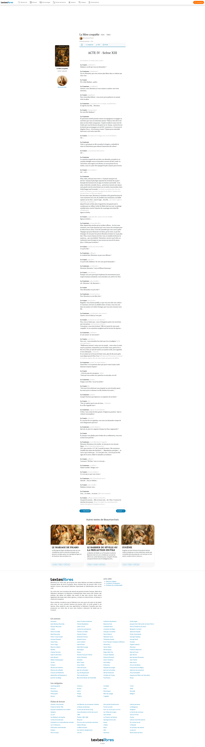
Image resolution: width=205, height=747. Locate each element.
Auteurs (73, 2)
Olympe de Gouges (109, 667)
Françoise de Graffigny (137, 667)
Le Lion (53, 715)
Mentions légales (111, 581)
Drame (102, 34)
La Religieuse (134, 707)
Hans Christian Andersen (84, 621)
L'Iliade (105, 725)
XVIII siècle (67, 564)
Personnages (46, 2)
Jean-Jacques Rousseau (137, 657)
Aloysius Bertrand (56, 626)
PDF (98, 45)
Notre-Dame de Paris (136, 732)
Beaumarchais (62, 87)
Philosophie (54, 694)
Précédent (86, 511)
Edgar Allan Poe (108, 652)
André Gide (54, 642)
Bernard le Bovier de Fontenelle (86, 678)
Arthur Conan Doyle (57, 637)
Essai (105, 688)
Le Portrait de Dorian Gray (85, 709)
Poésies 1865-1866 (82, 717)
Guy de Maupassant (83, 673)
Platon (79, 652)
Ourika (132, 717)
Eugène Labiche (134, 644)
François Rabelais (108, 655)
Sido (104, 730)
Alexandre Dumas (82, 637)
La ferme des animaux (136, 712)
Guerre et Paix (134, 715)
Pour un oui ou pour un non (111, 709)
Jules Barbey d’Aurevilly (57, 624)
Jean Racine (133, 655)
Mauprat (79, 720)
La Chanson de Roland (110, 717)
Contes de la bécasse (57, 720)
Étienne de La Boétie (57, 670)
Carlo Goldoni (81, 642)
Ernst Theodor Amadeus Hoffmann (114, 642)
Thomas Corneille (82, 632)
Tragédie (106, 696)
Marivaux (132, 647)
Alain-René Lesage (82, 647)
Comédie (55, 564)
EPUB (106, 45)
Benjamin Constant (135, 629)
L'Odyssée (133, 725)
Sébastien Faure (108, 637)
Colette (53, 629)
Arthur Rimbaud (82, 657)
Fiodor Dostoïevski (135, 634)
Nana (105, 727)
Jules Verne (133, 662)
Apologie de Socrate (109, 720)
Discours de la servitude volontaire (87, 722)
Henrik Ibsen (81, 644)
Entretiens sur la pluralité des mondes (62, 722)
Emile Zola (106, 665)
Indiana (53, 730)
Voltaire (53, 665)
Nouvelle (132, 691)
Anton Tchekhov (108, 660)
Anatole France (81, 639)
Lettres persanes (135, 704)
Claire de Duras (81, 667)
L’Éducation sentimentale (58, 727)
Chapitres (90, 45)
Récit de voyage (108, 694)
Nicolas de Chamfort (57, 667)
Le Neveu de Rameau (83, 707)
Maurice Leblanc (56, 647)
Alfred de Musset (108, 673)
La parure (133, 730)
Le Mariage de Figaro (65, 547)
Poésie (79, 694)
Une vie (79, 732)
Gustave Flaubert (56, 639)
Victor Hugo (54, 644)
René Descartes (55, 634)
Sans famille (107, 715)
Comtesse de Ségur (109, 629)
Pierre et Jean (55, 732)
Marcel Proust (134, 652)
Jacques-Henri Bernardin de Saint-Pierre (142, 624)
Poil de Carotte (107, 707)
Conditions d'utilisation (113, 583)
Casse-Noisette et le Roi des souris (87, 712)
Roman (53, 696)
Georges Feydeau (135, 637)
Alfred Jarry (106, 644)
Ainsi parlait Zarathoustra (111, 704)
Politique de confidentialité (114, 585)
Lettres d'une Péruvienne (137, 720)
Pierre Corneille (55, 632)
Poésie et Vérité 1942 (57, 707)
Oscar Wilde (80, 665)
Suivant (120, 511)
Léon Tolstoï (133, 660)
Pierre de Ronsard (82, 675)
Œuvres (34, 2)
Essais (105, 722)
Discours (53, 688)
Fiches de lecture (60, 2)
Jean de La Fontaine (109, 670)
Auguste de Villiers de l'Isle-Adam (140, 675)
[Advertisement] (102, 17)
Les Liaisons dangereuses (84, 730)
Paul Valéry (106, 662)
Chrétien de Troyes (109, 675)
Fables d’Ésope (81, 725)
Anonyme (53, 621)
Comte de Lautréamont (84, 629)
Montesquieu (107, 649)
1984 (78, 715)
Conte (131, 686)
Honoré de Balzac (135, 665)
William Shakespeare (57, 660)
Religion (132, 694)
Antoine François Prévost (84, 655)
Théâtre (108, 34)
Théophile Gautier (108, 639)
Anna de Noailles (135, 673)
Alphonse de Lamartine (137, 670)
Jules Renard (54, 657)
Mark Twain (80, 662)
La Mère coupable (62, 68)
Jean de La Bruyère (82, 670)
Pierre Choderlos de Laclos (138, 626)
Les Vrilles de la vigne (109, 712)
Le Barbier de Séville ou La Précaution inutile (102, 549)
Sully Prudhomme (56, 655)
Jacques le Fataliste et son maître (60, 709)
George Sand (134, 639)
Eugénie (127, 547)
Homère (132, 642)
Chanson (79, 686)
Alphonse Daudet (135, 632)
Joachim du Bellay (56, 678)
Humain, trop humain (57, 704)
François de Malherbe (57, 673)
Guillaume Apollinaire (109, 621)
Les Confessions (55, 725)
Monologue (107, 691)
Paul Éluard (106, 678)
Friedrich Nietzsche (135, 649)
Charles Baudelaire (82, 624)
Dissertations (95, 2)
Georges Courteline (109, 632)
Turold (53, 662)
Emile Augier (133, 621)
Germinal (106, 732)
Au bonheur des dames (137, 727)
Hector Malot (107, 647)
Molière (53, 649)
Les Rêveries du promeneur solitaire (88, 704)
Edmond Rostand (108, 657)
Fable (131, 688)
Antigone (132, 709)
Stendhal (79, 660)
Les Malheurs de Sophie (58, 717)
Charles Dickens (82, 634)
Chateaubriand (108, 626)
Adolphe (53, 712)
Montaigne (80, 649)
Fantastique (54, 691)
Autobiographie (55, 686)
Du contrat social (135, 722)
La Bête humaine (82, 727)
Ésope (132, 678)
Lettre (79, 691)
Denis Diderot (107, 634)
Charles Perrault (55, 652)
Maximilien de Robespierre (59, 675)
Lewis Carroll (81, 626)
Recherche (24, 2)
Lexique (83, 2)
